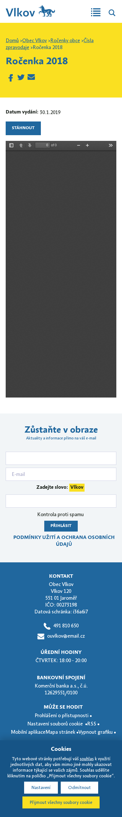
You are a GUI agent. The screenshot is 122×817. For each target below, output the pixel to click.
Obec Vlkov (34, 40)
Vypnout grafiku (95, 732)
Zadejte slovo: (59, 487)
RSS (91, 724)
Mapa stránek (60, 732)
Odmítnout (79, 787)
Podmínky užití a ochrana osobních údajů (64, 541)
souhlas (87, 758)
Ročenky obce (65, 40)
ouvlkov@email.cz (66, 636)
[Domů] (30, 8)
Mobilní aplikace (28, 732)
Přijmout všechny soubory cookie (61, 802)
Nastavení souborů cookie (55, 724)
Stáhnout (23, 128)
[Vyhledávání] (112, 13)
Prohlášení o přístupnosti (62, 715)
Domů (12, 40)
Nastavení (41, 787)
